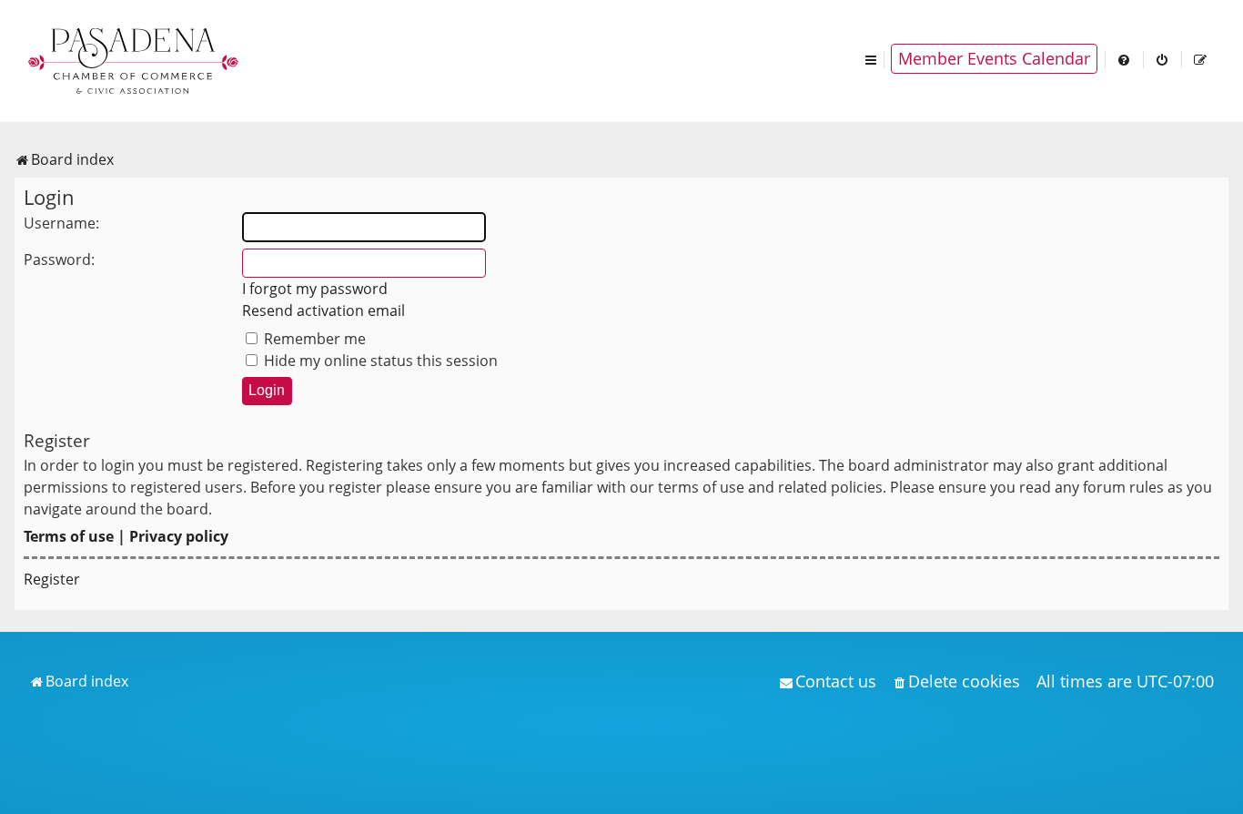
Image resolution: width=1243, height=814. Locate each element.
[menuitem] (1124, 58)
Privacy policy (178, 536)
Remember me (313, 339)
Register (52, 579)
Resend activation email (323, 310)
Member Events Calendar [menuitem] (994, 58)
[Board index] (134, 59)
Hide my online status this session (379, 361)
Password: (59, 259)
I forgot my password (315, 289)
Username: (61, 223)
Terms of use (69, 536)
